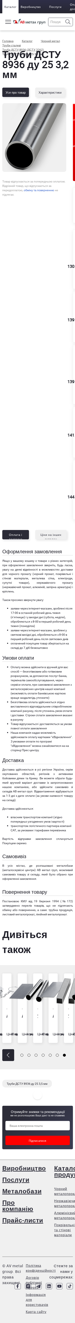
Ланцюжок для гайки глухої (5, 1015)
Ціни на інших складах (50, 536)
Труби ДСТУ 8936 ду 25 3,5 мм (27, 1084)
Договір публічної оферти (34, 1282)
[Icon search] (68, 22)
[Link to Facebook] (18, 1286)
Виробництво (31, 7)
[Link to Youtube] (59, 1286)
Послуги (55, 7)
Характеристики (50, 92)
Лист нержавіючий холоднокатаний (51, 1015)
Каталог (10, 7)
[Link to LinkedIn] (49, 1286)
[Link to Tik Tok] (70, 1286)
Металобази (22, 1191)
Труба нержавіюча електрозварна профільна (66, 1015)
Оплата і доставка (15, 536)
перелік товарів (33, 905)
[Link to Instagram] (28, 1286)
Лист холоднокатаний (20, 1015)
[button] (8, 1055)
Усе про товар (16, 92)
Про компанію (17, 1205)
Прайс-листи (22, 1220)
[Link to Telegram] (38, 1286)
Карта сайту (36, 1311)
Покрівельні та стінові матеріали (64, 1230)
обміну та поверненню (39, 190)
